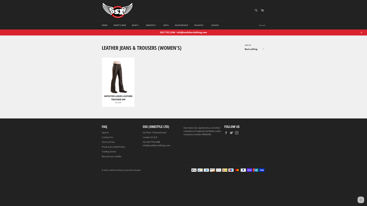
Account (262, 25)
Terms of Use (108, 141)
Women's (151, 25)
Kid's (166, 25)
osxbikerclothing (116, 170)
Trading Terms (109, 151)
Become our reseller (112, 156)
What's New (120, 25)
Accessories (181, 25)
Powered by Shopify (132, 170)
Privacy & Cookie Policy (113, 146)
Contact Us (107, 137)
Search (105, 132)
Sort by (248, 45)
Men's (135, 25)
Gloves (215, 25)
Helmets (199, 25)
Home (105, 25)
